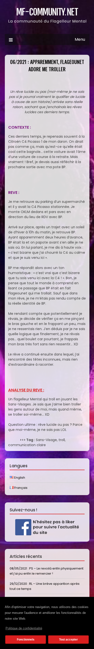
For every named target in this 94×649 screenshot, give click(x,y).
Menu (80, 39)
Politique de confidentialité (24, 628)
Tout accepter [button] (68, 639)
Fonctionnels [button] (25, 639)
